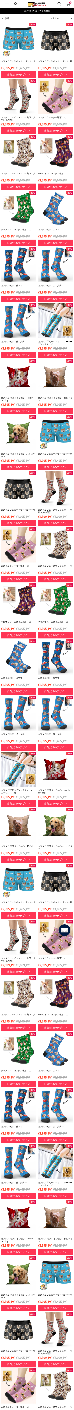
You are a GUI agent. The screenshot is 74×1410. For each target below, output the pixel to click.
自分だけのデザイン (18, 74)
